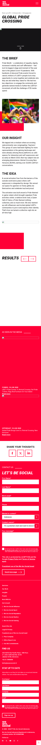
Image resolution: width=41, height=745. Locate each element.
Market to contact (9, 513)
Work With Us (6, 599)
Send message (11, 572)
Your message (8, 531)
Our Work (5, 589)
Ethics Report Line (10, 640)
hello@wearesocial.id (9, 663)
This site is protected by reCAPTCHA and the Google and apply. (19, 559)
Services (5, 585)
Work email (6, 496)
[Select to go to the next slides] (32, 259)
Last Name (6, 487)
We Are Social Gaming (11, 620)
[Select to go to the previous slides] (25, 259)
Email (4, 698)
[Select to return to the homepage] (5, 3)
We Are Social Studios (11, 617)
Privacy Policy (13, 559)
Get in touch (6, 603)
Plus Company (8, 636)
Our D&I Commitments (11, 643)
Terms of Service (28, 559)
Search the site (7, 626)
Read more (6, 394)
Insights (4, 592)
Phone (4, 504)
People (4, 596)
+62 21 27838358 (7, 659)
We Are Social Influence (12, 606)
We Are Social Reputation (12, 613)
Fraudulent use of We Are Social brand (14, 633)
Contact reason (8, 522)
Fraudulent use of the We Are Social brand (18, 566)
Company (5, 692)
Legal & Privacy (7, 629)
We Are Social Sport (10, 610)
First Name (6, 478)
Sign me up (8, 715)
